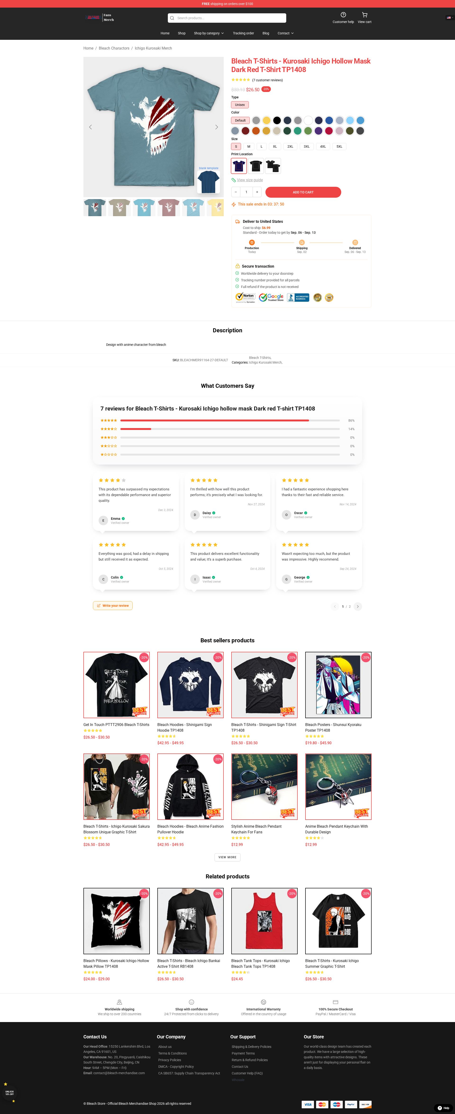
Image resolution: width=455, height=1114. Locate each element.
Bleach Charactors (114, 48)
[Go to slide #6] (218, 207)
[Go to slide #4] (168, 207)
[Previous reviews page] (335, 606)
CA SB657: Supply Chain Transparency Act (189, 1073)
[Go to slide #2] (119, 207)
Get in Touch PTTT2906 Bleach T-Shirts (116, 724)
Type (235, 97)
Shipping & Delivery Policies (251, 1047)
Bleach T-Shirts (260, 358)
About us (165, 1047)
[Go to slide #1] (94, 207)
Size (234, 139)
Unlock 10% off (9, 1093)
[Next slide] (216, 127)
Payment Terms (243, 1053)
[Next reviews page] (358, 606)
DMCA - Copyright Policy (176, 1066)
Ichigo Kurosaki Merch (153, 48)
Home (88, 48)
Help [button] (446, 1108)
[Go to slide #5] (193, 207)
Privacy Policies (169, 1060)
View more (227, 857)
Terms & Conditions (172, 1053)
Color (235, 112)
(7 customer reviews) (267, 80)
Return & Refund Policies (250, 1060)
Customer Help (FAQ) (247, 1073)
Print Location (242, 154)
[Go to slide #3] (144, 207)
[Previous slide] (91, 127)
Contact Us (240, 1066)
